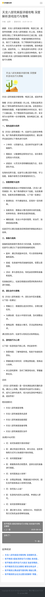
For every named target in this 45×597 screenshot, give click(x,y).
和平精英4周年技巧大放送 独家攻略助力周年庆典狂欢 (22, 562)
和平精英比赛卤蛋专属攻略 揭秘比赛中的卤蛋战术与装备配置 (22, 570)
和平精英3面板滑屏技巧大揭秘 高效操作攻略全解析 (22, 559)
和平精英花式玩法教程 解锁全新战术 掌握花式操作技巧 (22, 566)
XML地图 (25, 593)
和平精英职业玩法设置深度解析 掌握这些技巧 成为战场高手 (22, 574)
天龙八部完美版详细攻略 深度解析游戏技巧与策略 (22, 555)
